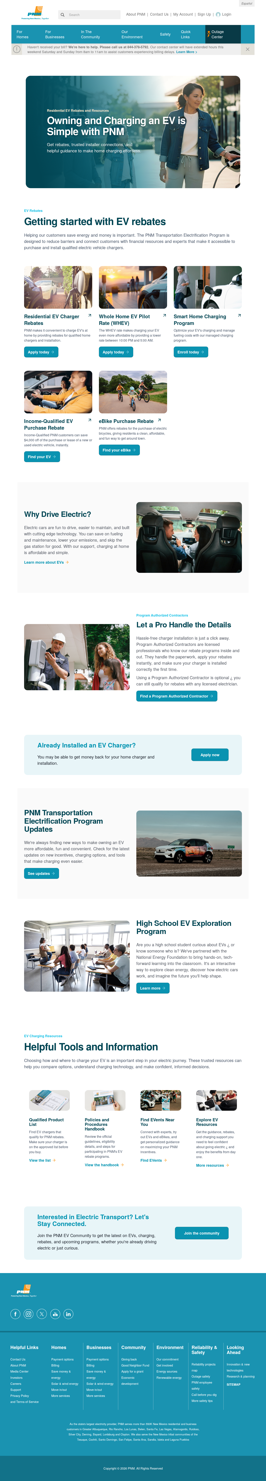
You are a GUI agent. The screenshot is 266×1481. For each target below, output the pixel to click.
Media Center (19, 1371)
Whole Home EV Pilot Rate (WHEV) (124, 319)
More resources (210, 1165)
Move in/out (59, 1389)
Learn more (150, 988)
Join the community (201, 1233)
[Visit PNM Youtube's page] (56, 1313)
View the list (40, 1160)
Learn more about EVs (44, 562)
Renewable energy (169, 1377)
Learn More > (186, 51)
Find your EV (39, 456)
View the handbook (102, 1165)
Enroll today (188, 352)
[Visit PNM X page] (43, 1313)
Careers (15, 1383)
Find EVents (151, 1160)
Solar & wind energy (64, 1383)
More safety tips (202, 1400)
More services (60, 1395)
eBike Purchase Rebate (126, 421)
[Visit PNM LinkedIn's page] (69, 1313)
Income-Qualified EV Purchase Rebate (48, 424)
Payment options (62, 1359)
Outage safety (201, 1376)
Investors (16, 1377)
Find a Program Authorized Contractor (174, 696)
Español (246, 3)
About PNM (18, 1365)
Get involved (164, 1365)
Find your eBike (117, 450)
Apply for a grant (132, 1371)
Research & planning (241, 1376)
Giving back (129, 1359)
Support (15, 1389)
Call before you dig (204, 1394)
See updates (39, 873)
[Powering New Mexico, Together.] (35, 12)
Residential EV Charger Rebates (51, 319)
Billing (55, 1365)
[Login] (218, 14)
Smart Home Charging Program (200, 319)
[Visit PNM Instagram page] (29, 1313)
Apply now (210, 754)
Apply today (38, 352)
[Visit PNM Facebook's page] (16, 1313)
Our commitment (167, 1359)
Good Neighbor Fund (135, 1365)
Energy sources (166, 1371)
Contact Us (17, 1359)
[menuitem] (25, 34)
